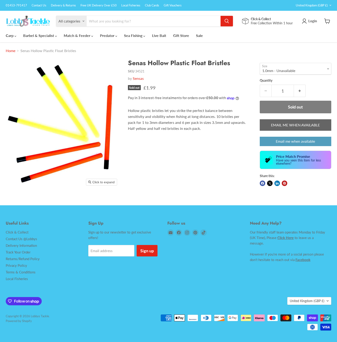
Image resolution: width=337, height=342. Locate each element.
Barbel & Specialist (39, 35)
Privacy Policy (16, 265)
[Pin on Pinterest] (284, 183)
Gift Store (181, 35)
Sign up (147, 250)
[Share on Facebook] (262, 183)
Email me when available (295, 141)
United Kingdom (312, 5)
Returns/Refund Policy (23, 259)
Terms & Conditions (21, 272)
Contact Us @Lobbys (21, 239)
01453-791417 (16, 5)
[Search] (227, 21)
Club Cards (152, 5)
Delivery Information (21, 245)
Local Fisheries (130, 5)
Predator (107, 35)
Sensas (138, 78)
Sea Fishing (133, 35)
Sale (199, 35)
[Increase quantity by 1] (300, 91)
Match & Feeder (77, 35)
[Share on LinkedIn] (277, 183)
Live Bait (159, 35)
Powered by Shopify (19, 321)
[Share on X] (270, 183)
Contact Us (39, 5)
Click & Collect (17, 232)
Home (10, 51)
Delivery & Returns (63, 5)
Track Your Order (18, 252)
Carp (10, 35)
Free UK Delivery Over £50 (98, 5)
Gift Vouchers (173, 5)
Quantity (266, 80)
